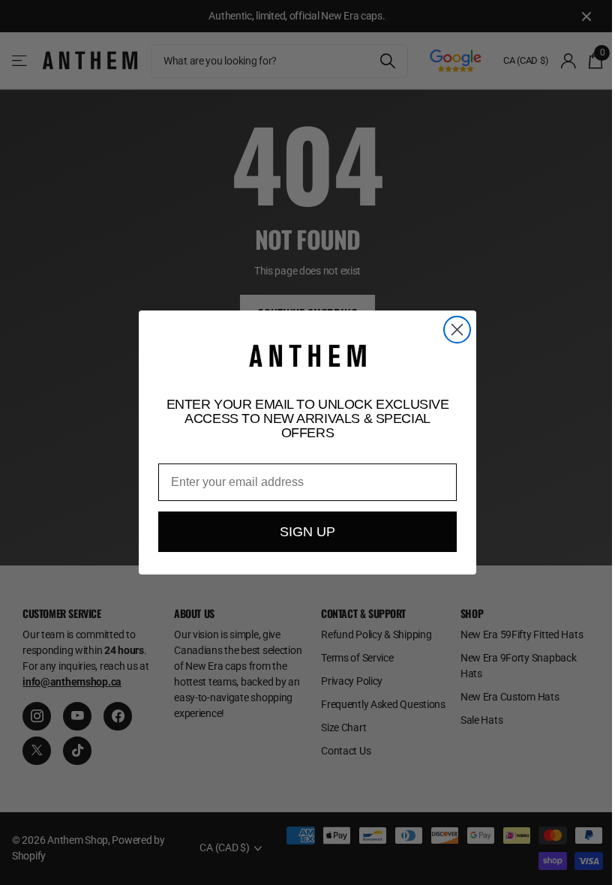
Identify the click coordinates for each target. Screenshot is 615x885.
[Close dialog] (457, 329)
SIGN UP (307, 531)
